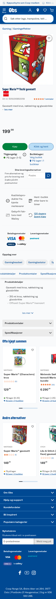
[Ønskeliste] (45, 10)
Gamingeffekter (22, 28)
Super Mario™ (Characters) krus (19, 376)
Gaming (6, 28)
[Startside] (17, 10)
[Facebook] (20, 573)
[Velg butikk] (37, 10)
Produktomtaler (28, 273)
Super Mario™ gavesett (17, 451)
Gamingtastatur (37, 262)
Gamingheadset (13, 262)
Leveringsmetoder (39, 233)
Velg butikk (36, 157)
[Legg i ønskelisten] (49, 38)
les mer (8, 109)
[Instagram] (34, 573)
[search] (6, 19)
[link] (43, 99)
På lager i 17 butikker (14, 401)
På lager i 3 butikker (14, 474)
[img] (19, 381)
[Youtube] (27, 573)
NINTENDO (8, 370)
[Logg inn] (30, 10)
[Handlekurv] (52, 10)
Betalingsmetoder (16, 233)
